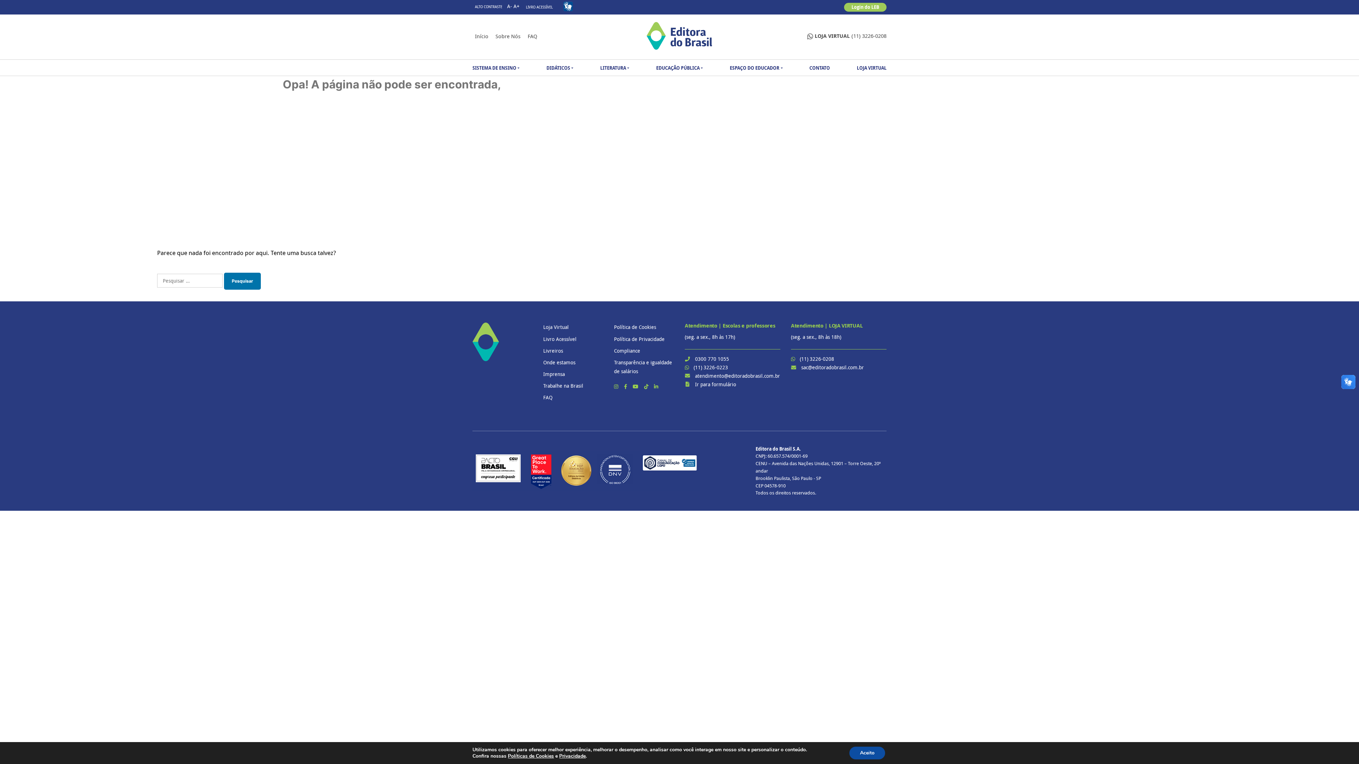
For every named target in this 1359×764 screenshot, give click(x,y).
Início (481, 36)
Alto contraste (488, 7)
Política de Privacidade (639, 339)
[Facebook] (626, 386)
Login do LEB (865, 7)
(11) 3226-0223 (711, 367)
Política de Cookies (635, 327)
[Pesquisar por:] (190, 281)
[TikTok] (647, 386)
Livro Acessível (539, 7)
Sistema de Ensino (494, 68)
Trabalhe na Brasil (563, 385)
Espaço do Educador (754, 68)
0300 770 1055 (712, 358)
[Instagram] (617, 386)
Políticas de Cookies (531, 756)
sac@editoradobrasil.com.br (832, 367)
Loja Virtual (872, 68)
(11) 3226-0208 (851, 36)
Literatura (613, 68)
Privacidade (572, 756)
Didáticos (558, 68)
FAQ (532, 36)
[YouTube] (636, 386)
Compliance (627, 350)
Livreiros (553, 350)
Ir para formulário (715, 384)
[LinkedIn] (656, 386)
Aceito (867, 752)
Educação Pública (678, 68)
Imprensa (554, 374)
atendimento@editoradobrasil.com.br (737, 375)
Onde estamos (559, 362)
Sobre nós (508, 36)
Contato (819, 68)
